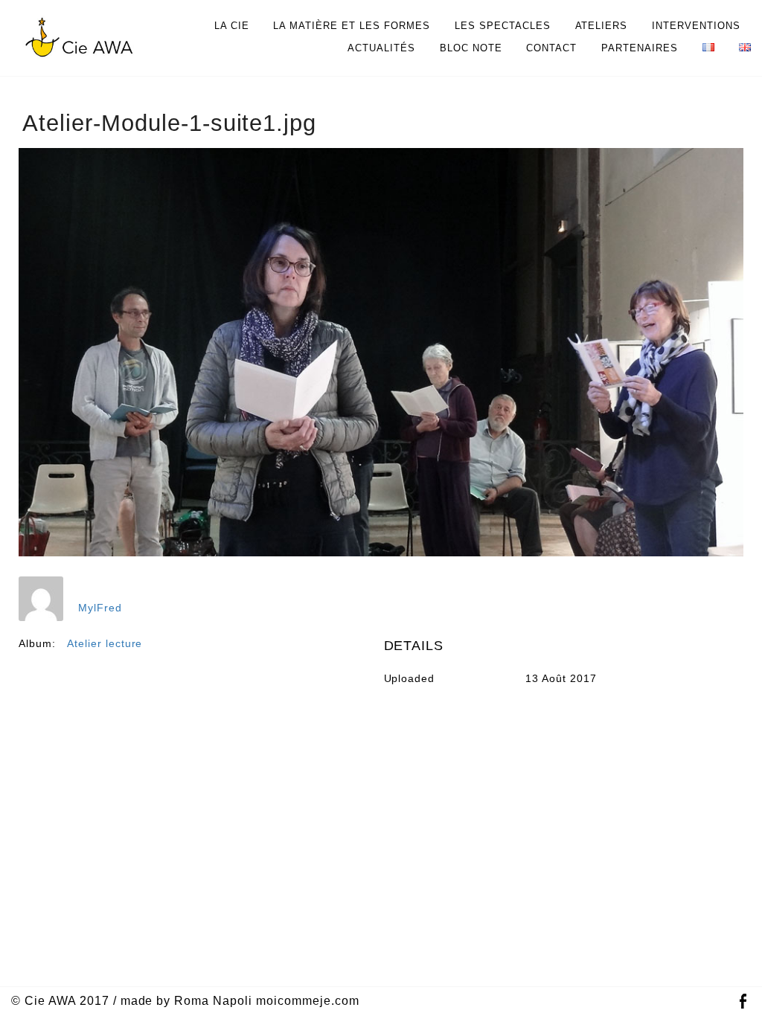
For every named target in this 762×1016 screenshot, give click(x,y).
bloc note (471, 48)
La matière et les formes (351, 25)
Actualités (381, 48)
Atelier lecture (105, 643)
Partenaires (639, 48)
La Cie (231, 25)
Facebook (742, 1001)
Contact (551, 48)
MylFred (100, 608)
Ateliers (601, 25)
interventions (696, 25)
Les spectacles (503, 25)
